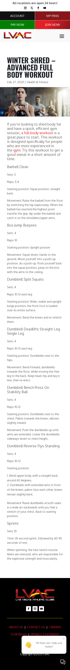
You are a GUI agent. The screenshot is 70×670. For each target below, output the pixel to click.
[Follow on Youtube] (44, 7)
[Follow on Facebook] (38, 7)
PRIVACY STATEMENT (45, 634)
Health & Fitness (37, 82)
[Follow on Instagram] (25, 7)
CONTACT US (35, 627)
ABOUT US (16, 627)
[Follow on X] (31, 7)
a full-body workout (37, 132)
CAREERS (54, 627)
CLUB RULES (19, 634)
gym (16, 150)
